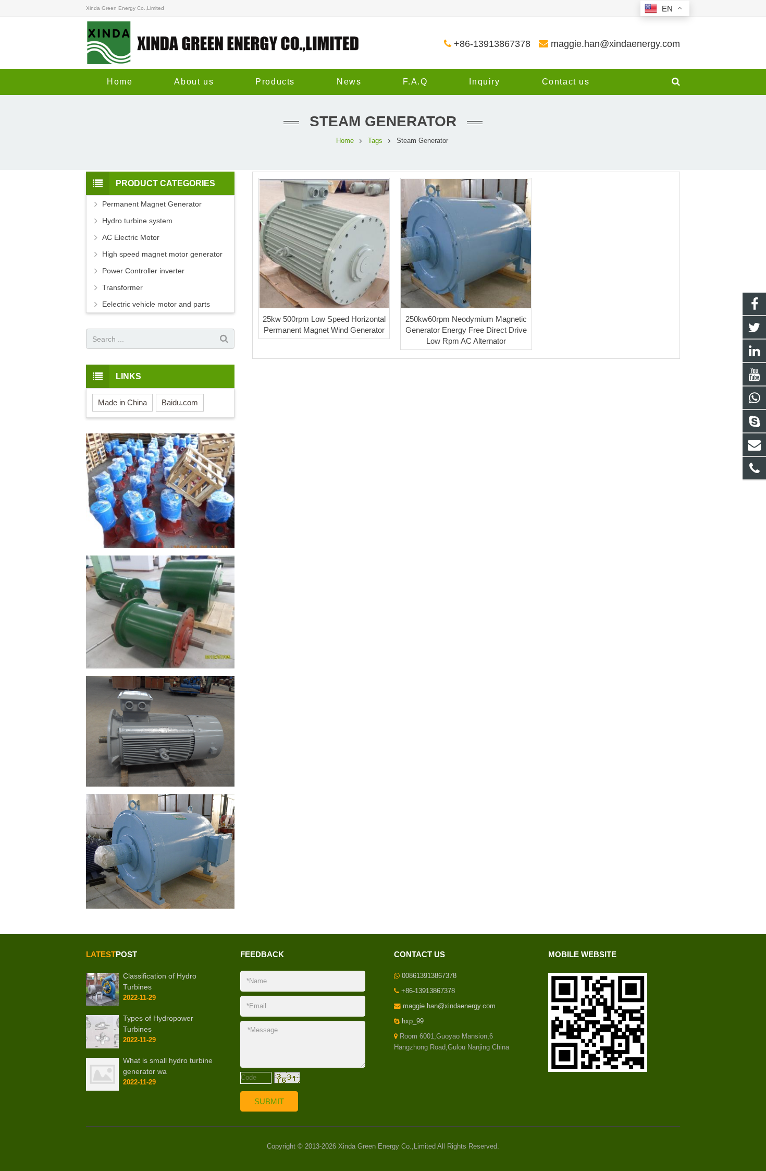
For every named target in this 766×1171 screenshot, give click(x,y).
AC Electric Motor (130, 237)
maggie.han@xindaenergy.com (615, 44)
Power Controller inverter (143, 271)
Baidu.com (180, 402)
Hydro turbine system (137, 220)
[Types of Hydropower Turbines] (102, 1046)
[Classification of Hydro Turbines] (102, 1003)
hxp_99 (413, 1021)
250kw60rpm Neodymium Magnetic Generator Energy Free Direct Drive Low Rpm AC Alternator (466, 330)
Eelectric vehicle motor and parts (156, 304)
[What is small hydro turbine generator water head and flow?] (102, 1088)
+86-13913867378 (492, 44)
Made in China (122, 402)
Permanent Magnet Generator (152, 204)
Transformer (122, 287)
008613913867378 (429, 976)
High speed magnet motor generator (162, 254)
